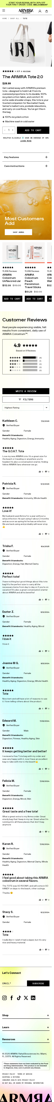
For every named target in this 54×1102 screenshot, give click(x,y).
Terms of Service (24, 1074)
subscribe (38, 983)
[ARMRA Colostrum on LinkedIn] (33, 999)
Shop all (14, 18)
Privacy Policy (8, 1074)
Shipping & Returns (11, 1077)
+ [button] (12, 130)
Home (4, 18)
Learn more (26, 141)
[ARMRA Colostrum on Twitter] (26, 999)
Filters (27, 399)
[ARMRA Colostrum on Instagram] (4, 999)
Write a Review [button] (26, 391)
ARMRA (14, 1053)
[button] (16, 71)
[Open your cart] (46, 11)
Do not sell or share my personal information (23, 1083)
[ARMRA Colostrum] (26, 11)
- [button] (4, 130)
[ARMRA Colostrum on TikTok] (19, 999)
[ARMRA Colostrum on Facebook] (11, 999)
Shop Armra (18, 232)
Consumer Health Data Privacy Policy (18, 1080)
